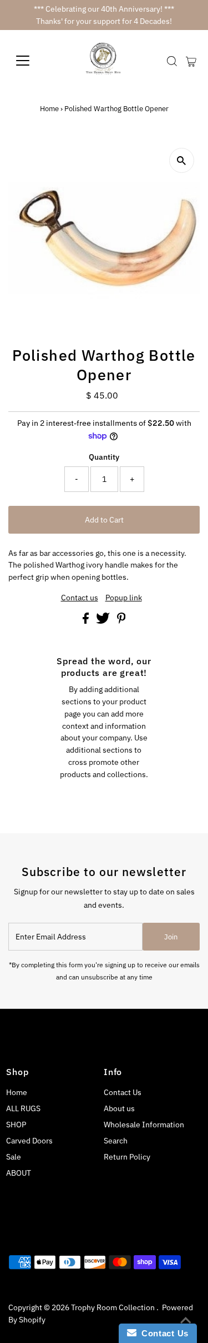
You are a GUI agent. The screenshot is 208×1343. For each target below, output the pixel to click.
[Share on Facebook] (86, 621)
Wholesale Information (144, 1125)
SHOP (16, 1125)
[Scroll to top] (186, 1321)
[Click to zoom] (181, 160)
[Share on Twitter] (103, 621)
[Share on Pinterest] (121, 621)
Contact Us (122, 1092)
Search (116, 1141)
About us (119, 1108)
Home (49, 108)
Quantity (104, 457)
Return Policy (127, 1157)
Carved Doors (29, 1141)
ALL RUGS (23, 1108)
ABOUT (18, 1173)
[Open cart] (191, 60)
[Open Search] (172, 61)
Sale (13, 1157)
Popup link (123, 598)
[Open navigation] (31, 60)
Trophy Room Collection (113, 1307)
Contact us (79, 598)
